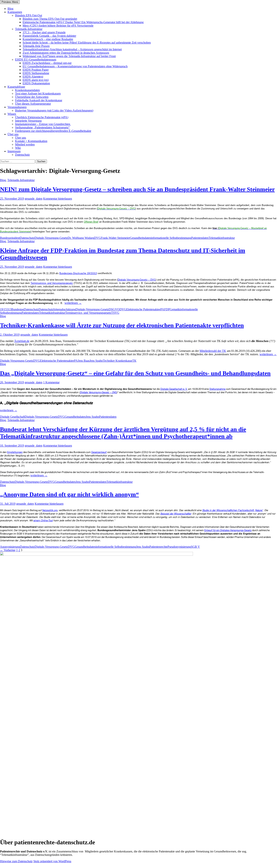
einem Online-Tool (43, 520)
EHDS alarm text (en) (36, 80)
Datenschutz (22, 154)
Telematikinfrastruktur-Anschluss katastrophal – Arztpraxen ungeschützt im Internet (72, 49)
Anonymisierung (10, 546)
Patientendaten (200, 237)
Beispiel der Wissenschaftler (175, 514)
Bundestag (17, 309)
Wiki (18, 147)
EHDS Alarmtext (33, 76)
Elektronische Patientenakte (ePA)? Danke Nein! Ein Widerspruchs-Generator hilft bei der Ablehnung (83, 22)
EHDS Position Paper (36, 69)
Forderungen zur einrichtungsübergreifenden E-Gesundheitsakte (53, 130)
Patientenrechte (158, 546)
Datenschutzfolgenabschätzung (57, 309)
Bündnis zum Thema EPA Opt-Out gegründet (50, 18)
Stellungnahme (217, 389)
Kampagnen (15, 12)
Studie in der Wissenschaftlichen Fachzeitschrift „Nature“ (232, 510)
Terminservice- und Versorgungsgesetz (52, 283)
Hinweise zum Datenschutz (16, 861)
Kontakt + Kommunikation (31, 141)
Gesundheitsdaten (140, 237)
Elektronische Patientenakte (142, 309)
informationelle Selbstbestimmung (171, 237)
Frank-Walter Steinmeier (115, 237)
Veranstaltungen (17, 107)
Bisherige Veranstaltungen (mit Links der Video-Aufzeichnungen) (54, 110)
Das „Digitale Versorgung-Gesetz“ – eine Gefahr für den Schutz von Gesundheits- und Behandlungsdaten (135, 373)
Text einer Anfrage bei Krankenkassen (38, 93)
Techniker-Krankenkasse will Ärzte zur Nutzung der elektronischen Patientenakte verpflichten (122, 325)
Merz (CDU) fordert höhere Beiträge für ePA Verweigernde (58, 25)
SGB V (195, 546)
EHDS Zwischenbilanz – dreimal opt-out (47, 63)
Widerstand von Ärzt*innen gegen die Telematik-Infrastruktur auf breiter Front (69, 56)
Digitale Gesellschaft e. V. (173, 389)
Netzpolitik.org (49, 510)
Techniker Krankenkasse (117, 360)
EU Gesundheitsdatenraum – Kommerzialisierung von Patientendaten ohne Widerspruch (75, 66)
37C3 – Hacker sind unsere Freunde (44, 32)
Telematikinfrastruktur (222, 237)
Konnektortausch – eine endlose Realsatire (48, 39)
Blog (10, 8)
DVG (97, 237)
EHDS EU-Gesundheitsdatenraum (35, 59)
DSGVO (114, 309)
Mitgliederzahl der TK (213, 350)
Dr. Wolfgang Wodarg (81, 237)
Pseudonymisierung (179, 546)
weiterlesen (73, 303)
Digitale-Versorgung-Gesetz (51, 237)
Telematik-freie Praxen (36, 46)
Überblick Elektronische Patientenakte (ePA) (41, 117)
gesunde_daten (33, 198)
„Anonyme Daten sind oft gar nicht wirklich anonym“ (69, 494)
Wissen (12, 113)
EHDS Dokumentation (36, 83)
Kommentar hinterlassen (57, 198)
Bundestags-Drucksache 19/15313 (78, 273)
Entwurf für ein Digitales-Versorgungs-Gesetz (228, 530)
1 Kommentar (51, 382)
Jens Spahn (96, 360)
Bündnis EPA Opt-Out (28, 15)
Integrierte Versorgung (28, 120)
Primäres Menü (10, 2)
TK (134, 360)
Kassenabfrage (16, 86)
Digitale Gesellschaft (12, 416)
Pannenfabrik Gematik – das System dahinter (49, 35)
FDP (167, 309)
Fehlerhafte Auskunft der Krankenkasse (38, 100)
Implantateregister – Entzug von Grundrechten (43, 124)
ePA (161, 309)
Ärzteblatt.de (21, 341)
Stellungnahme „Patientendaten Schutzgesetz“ (42, 127)
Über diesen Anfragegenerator (33, 103)
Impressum (14, 151)
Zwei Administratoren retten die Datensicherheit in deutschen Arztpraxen (66, 52)
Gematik (175, 309)
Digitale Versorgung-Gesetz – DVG (137, 279)
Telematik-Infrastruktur (28, 29)
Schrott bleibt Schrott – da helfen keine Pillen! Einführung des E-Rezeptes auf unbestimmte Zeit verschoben (87, 42)
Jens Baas (84, 360)
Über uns (13, 134)
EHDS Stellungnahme (36, 73)
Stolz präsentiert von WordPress (52, 861)
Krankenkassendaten (27, 90)
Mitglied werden (25, 144)
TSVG (115, 312)
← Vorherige (7, 550)
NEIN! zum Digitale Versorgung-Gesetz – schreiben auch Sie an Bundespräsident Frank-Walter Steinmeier (137, 189)
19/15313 (5, 309)
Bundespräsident (10, 237)
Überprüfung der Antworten (31, 96)
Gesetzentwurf (99, 452)
